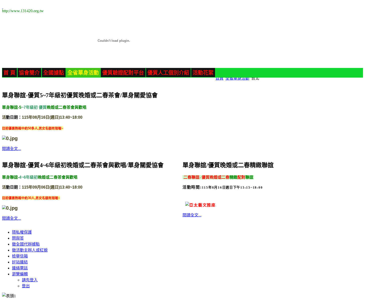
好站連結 (20, 262)
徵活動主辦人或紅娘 (30, 250)
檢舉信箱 (20, 256)
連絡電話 (20, 268)
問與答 (18, 238)
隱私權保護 (22, 232)
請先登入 (30, 280)
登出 (26, 286)
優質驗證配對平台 (123, 72)
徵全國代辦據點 (26, 244)
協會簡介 (29, 72)
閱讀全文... (11, 149)
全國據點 (53, 72)
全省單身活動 (83, 72)
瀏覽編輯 (20, 274)
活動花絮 (203, 72)
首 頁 (9, 72)
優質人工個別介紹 (168, 72)
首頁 (219, 78)
